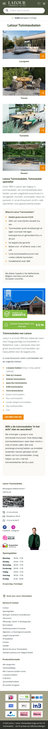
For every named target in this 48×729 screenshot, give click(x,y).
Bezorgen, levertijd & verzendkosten (16, 615)
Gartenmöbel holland (11, 682)
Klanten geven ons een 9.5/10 (21, 217)
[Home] (17, 3)
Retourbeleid (8, 625)
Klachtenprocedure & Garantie (14, 629)
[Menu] (4, 3)
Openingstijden (8, 611)
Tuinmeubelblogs (9, 668)
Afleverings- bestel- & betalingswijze (17, 622)
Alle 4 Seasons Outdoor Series (14, 671)
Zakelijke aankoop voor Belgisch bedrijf (18, 653)
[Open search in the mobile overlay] (24, 10)
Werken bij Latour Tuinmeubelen (15, 649)
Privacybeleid (8, 639)
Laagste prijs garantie (11, 635)
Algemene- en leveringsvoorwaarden (17, 632)
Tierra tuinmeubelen (14, 391)
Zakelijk (6, 646)
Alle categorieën (9, 664)
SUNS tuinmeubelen (14, 387)
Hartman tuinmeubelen (15, 379)
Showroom (7, 618)
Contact (6, 608)
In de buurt (7, 678)
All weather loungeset (11, 685)
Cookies (6, 642)
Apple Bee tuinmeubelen (16, 383)
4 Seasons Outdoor (14, 368)
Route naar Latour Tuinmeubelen (19, 596)
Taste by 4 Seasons (13, 375)
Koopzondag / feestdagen (13, 584)
